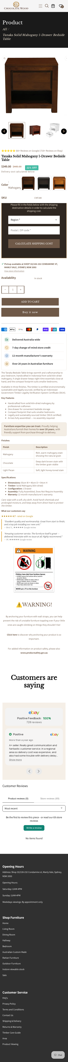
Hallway (6, 940)
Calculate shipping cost (34, 243)
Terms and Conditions (13, 1009)
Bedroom (7, 946)
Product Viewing (10, 1044)
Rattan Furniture (10, 957)
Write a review (34, 828)
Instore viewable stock (13, 969)
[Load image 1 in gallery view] (17, 130)
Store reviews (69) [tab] (49, 798)
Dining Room (8, 934)
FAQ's (5, 997)
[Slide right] (64, 131)
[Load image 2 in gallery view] (35, 130)
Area (4, 1038)
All (4, 29)
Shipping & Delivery (11, 1020)
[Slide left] (4, 131)
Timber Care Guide (11, 1032)
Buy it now (30, 312)
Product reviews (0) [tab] (18, 798)
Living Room (8, 928)
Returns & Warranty (11, 1026)
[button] (40, 6)
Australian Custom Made (14, 952)
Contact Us (7, 1015)
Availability (8, 278)
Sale (4, 975)
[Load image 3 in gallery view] (53, 130)
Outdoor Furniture (11, 963)
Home (5, 923)
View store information (14, 271)
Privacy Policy (9, 1003)
